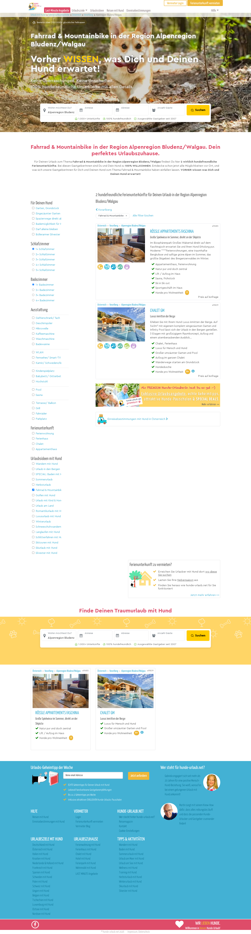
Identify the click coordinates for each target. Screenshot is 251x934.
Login (78, 817)
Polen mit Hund (39, 881)
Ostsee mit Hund (40, 909)
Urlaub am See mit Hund (131, 863)
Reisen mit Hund (115, 10)
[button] (58, 110)
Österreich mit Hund (42, 849)
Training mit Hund (128, 872)
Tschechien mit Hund (42, 900)
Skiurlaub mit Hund (128, 886)
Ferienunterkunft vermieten (89, 821)
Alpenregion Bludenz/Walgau (133, 225)
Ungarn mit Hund (40, 891)
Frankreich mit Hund (42, 868)
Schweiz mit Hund (41, 886)
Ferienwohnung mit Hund (88, 845)
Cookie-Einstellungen (129, 831)
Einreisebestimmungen (139, 10)
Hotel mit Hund (83, 858)
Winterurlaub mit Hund (130, 881)
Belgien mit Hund (40, 895)
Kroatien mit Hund (41, 858)
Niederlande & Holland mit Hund (47, 863)
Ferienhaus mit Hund (86, 849)
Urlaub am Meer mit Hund (131, 858)
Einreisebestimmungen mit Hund (48, 821)
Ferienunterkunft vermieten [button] (205, 3)
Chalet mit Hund (83, 854)
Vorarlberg (104, 209)
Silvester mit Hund (128, 891)
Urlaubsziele (78, 10)
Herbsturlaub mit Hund (130, 877)
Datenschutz (144, 932)
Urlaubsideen (97, 10)
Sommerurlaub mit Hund (131, 854)
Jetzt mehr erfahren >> (204, 595)
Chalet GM (157, 311)
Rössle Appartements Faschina (172, 232)
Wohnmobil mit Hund (86, 868)
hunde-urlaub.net (111, 932)
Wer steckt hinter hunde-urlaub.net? (137, 817)
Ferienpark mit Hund (86, 863)
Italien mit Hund (40, 854)
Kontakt (123, 826)
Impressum (132, 932)
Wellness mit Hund (128, 868)
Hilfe (213, 10)
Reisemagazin (126, 821)
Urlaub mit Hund (38, 15)
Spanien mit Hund (41, 872)
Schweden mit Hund (42, 877)
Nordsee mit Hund (41, 914)
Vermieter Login (175, 3)
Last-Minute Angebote (57, 10)
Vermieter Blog (83, 826)
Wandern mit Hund (128, 845)
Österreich (102, 225)
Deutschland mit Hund (43, 845)
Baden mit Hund (127, 849)
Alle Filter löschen (143, 215)
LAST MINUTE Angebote (87, 873)
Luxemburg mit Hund (42, 904)
